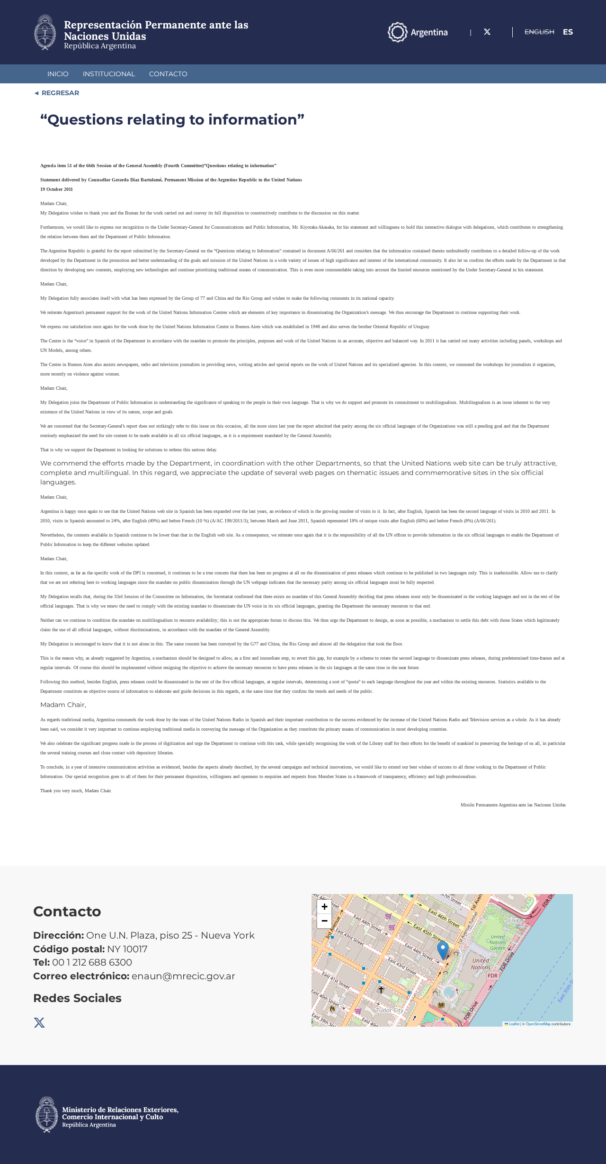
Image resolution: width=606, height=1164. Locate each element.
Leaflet (513, 1023)
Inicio (58, 74)
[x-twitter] (487, 31)
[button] (443, 950)
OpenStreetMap (538, 1023)
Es (568, 31)
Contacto (168, 74)
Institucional (109, 74)
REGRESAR (59, 93)
